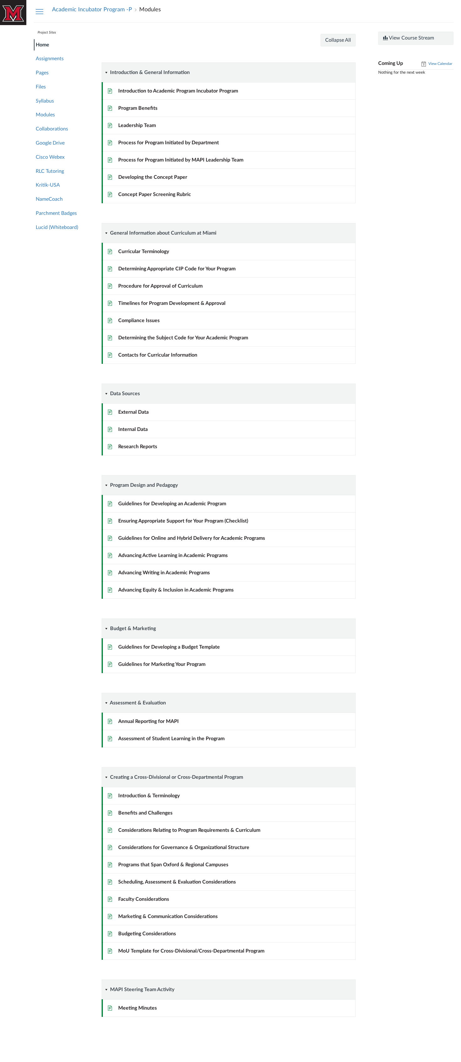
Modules (45, 114)
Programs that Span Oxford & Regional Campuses (173, 864)
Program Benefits (137, 108)
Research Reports (137, 446)
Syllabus (45, 101)
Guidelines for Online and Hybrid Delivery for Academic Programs (191, 538)
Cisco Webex (50, 157)
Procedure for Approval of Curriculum (160, 286)
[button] (213, 72)
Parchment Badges (56, 213)
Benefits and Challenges (145, 812)
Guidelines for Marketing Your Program (161, 664)
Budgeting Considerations (147, 933)
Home (42, 44)
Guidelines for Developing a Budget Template (169, 647)
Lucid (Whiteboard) (57, 227)
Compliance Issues (139, 320)
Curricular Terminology (143, 251)
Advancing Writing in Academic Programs (164, 572)
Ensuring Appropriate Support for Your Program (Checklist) (183, 520)
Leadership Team (137, 125)
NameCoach (49, 199)
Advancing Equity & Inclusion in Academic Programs (176, 589)
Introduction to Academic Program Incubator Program (178, 90)
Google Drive (50, 143)
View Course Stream (411, 37)
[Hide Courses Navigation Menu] (39, 11)
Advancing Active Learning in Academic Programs (173, 555)
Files (41, 86)
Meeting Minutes (137, 1008)
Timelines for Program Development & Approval (171, 303)
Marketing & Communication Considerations (168, 916)
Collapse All (338, 40)
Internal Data (133, 429)
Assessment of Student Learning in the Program (171, 738)
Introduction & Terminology (149, 795)
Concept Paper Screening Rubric (154, 194)
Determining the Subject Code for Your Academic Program (183, 337)
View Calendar (439, 64)
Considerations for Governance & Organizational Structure (183, 847)
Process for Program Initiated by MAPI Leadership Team (180, 159)
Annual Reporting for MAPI (148, 721)
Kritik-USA (48, 185)
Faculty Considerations (143, 899)
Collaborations (52, 128)
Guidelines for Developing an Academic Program (172, 503)
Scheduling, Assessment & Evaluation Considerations (177, 881)
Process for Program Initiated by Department (168, 142)
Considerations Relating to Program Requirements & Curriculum (189, 830)
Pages (42, 72)
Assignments (50, 58)
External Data (133, 412)
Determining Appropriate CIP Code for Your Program (177, 268)
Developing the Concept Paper (152, 177)
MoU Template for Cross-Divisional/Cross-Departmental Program (191, 950)
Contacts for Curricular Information (157, 355)
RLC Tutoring (50, 171)
